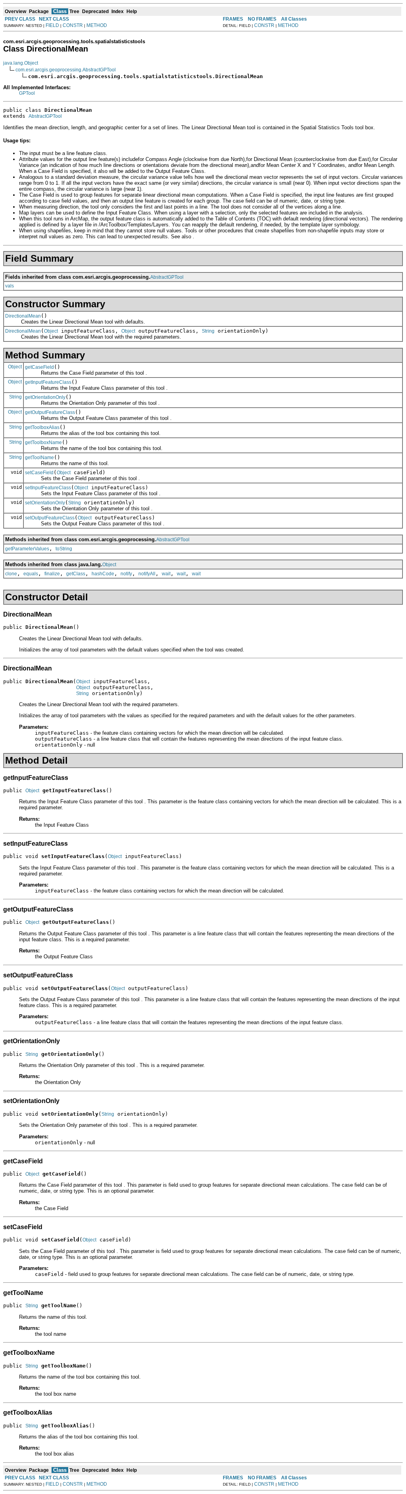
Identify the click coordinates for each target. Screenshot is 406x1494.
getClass (75, 574)
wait (166, 574)
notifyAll (146, 574)
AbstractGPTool (45, 116)
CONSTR (73, 25)
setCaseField (39, 472)
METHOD (96, 25)
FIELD (52, 25)
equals (30, 574)
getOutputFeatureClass (50, 412)
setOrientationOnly (45, 503)
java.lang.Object (20, 63)
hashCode (103, 574)
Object (51, 331)
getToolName (39, 457)
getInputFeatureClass (48, 382)
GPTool (27, 93)
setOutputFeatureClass (50, 518)
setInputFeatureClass (48, 487)
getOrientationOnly (45, 397)
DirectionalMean (23, 316)
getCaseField (39, 367)
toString (64, 549)
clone (11, 574)
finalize (52, 574)
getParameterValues (27, 549)
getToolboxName (43, 442)
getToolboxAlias (42, 427)
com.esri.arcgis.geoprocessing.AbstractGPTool (65, 70)
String (208, 331)
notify (126, 574)
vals (9, 286)
